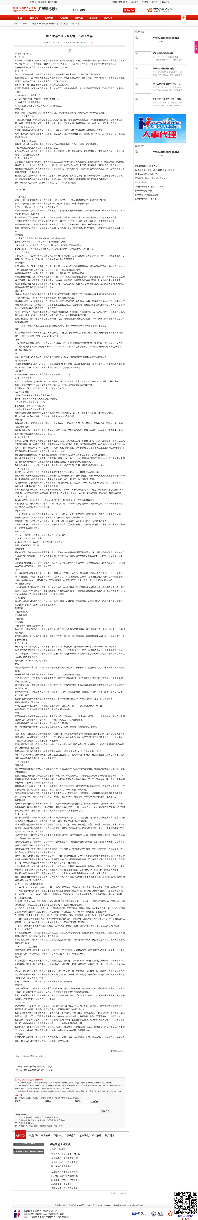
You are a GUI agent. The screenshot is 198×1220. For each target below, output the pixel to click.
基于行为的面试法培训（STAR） (66, 1154)
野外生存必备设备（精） (164, 68)
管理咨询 (33, 1135)
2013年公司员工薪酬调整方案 (64, 1176)
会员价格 (139, 1205)
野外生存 (25, 1056)
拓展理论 (93, 18)
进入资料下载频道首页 (117, 1193)
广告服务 (99, 1205)
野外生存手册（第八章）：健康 (38, 1070)
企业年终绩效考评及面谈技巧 (64, 1158)
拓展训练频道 (48, 9)
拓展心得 (108, 18)
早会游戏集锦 (141, 182)
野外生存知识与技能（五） (147, 174)
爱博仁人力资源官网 (31, 24)
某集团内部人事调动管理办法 (64, 1172)
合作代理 (90, 1205)
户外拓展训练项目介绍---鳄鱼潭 (149, 186)
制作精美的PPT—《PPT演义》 (65, 1180)
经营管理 (96, 1135)
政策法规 (84, 1135)
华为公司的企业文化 (57, 1149)
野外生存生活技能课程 (163, 53)
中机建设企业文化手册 (61, 1184)
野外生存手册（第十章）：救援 (38, 1066)
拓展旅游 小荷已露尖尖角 (146, 194)
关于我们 (58, 1205)
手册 (32, 1056)
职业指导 (71, 1135)
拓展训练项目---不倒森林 (146, 166)
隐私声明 (107, 1205)
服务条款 (123, 1205)
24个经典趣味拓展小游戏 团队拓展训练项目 (155, 170)
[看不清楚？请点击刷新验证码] (94, 1101)
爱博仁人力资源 (36, 2)
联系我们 (145, 2)
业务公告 (34, 18)
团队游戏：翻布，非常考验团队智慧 (151, 178)
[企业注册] (124, 2)
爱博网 (24, 9)
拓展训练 (44, 24)
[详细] (160, 42)
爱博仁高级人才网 (50, 2)
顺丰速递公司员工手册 (61, 1166)
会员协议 (74, 1205)
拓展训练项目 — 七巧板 (146, 199)
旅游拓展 (79, 18)
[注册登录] (116, 2)
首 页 (19, 18)
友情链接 (131, 1205)
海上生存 (39, 1056)
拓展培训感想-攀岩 (143, 190)
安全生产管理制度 (29, 1143)
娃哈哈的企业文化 (60, 1144)
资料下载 (20, 1135)
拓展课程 (64, 18)
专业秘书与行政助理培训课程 (64, 1162)
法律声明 (115, 1205)
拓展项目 (49, 18)
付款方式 (66, 1205)
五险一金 (58, 1135)
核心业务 (134, 2)
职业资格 (45, 1135)
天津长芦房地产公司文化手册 (64, 1188)
